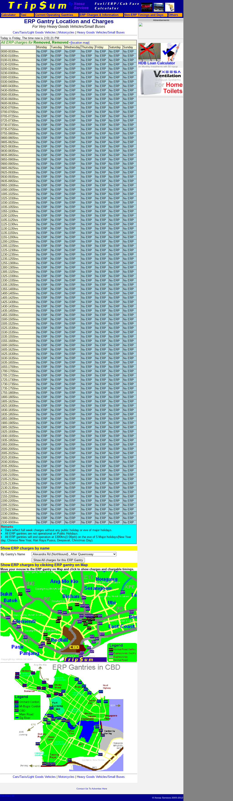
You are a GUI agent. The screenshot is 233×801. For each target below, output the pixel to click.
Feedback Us (7, 795)
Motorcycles (66, 32)
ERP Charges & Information (99, 15)
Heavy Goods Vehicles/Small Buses (101, 32)
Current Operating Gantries (54, 15)
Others (173, 15)
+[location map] (79, 42)
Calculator (8, 15)
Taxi (23, 15)
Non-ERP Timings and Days (143, 15)
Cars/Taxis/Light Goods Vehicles (34, 32)
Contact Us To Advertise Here (91, 788)
